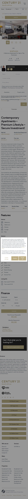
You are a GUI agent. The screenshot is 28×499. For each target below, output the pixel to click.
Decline (15, 258)
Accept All (22, 258)
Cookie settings (6, 258)
